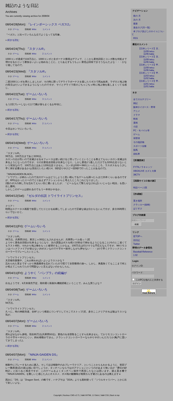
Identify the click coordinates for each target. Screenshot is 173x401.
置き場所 (137, 200)
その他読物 (138, 142)
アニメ (136, 111)
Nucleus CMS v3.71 (71, 395)
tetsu (34, 29)
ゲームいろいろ (36, 94)
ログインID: (137, 266)
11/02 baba (148, 78)
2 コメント (47, 53)
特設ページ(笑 (140, 187)
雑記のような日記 (22, 5)
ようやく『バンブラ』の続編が (45, 273)
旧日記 (136, 240)
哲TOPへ (137, 236)
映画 (135, 119)
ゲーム (16, 29)
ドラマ (136, 115)
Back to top (114, 395)
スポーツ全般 (139, 146)
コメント (46, 29)
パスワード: (137, 272)
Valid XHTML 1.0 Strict (90, 395)
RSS (135, 38)
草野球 (136, 138)
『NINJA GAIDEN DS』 (43, 354)
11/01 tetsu (148, 84)
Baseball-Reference (142, 251)
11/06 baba (148, 54)
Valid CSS (105, 395)
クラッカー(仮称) (141, 204)
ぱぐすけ (137, 208)
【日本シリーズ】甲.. (148, 65)
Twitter (136, 244)
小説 (135, 126)
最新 (135, 23)
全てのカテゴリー (142, 99)
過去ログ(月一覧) (141, 27)
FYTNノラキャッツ (142, 167)
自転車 (136, 154)
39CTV (136, 174)
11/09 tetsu (148, 51)
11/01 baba (148, 86)
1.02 (135, 255)
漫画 (135, 122)
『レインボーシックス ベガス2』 (49, 24)
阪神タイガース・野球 (144, 107)
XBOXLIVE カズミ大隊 (144, 171)
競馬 (135, 150)
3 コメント (47, 99)
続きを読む (13, 40)
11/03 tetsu (148, 76)
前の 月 (137, 16)
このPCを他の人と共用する (149, 280)
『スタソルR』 (36, 48)
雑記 (135, 103)
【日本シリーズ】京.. (148, 48)
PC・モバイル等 (141, 130)
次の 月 (137, 19)
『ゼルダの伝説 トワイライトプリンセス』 (55, 195)
